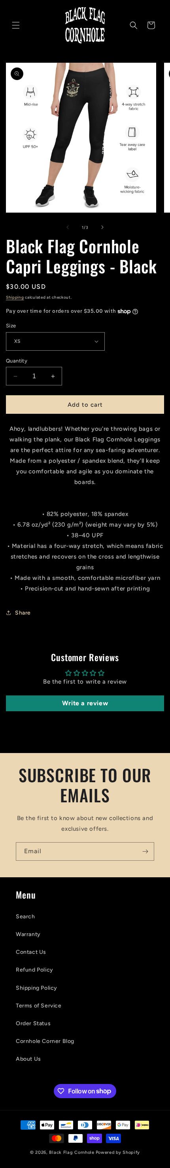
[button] (16, 25)
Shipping (15, 297)
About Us (28, 1059)
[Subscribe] (145, 851)
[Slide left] (67, 227)
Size (11, 326)
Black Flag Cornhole (71, 1152)
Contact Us (31, 952)
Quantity (16, 361)
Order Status (33, 1023)
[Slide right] (102, 227)
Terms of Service (39, 1005)
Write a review (85, 703)
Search (25, 916)
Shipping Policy (36, 988)
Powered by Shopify (118, 1152)
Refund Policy (34, 969)
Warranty (28, 934)
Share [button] (23, 612)
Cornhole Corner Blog (45, 1041)
